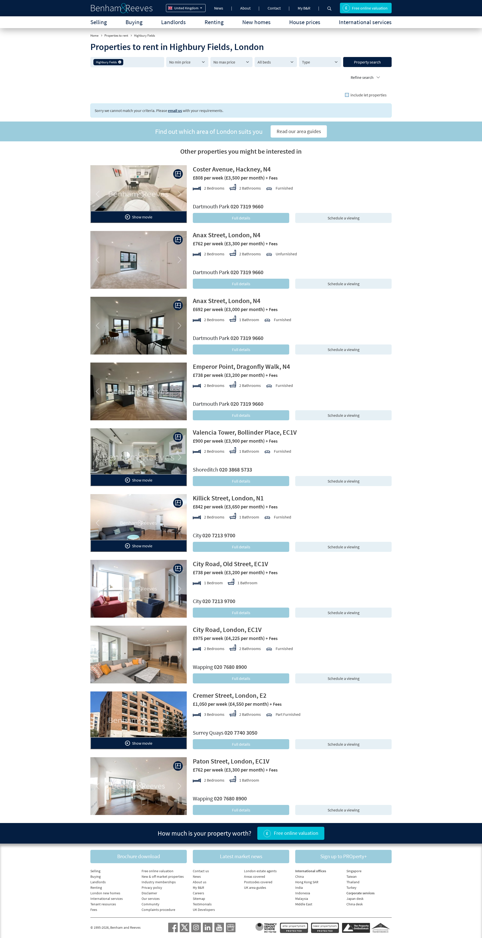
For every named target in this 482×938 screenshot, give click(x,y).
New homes (256, 22)
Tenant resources (103, 904)
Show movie (141, 216)
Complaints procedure (158, 909)
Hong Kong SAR (306, 882)
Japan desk (355, 898)
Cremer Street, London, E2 (229, 695)
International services (365, 22)
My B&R (304, 8)
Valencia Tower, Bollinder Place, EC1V (245, 432)
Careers (198, 893)
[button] (119, 62)
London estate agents (260, 871)
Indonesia (302, 893)
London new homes (105, 893)
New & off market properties (163, 876)
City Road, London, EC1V (227, 629)
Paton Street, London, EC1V (231, 761)
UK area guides (255, 887)
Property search (367, 62)
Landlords (173, 22)
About (245, 8)
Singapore (354, 871)
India (299, 887)
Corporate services (360, 893)
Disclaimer (149, 893)
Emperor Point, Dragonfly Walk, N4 (241, 366)
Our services (151, 898)
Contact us (201, 871)
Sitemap (199, 898)
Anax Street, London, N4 (226, 235)
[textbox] (143, 62)
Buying (134, 22)
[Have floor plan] (178, 174)
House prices (304, 22)
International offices (310, 871)
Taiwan (351, 876)
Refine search (362, 77)
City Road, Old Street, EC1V (230, 564)
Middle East (303, 904)
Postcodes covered (258, 882)
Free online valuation (370, 8)
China (299, 876)
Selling (98, 22)
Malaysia (301, 898)
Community (150, 904)
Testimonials (202, 904)
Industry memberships (159, 882)
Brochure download (138, 856)
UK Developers (204, 909)
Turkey (351, 887)
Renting (214, 22)
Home (94, 35)
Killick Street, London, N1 (228, 498)
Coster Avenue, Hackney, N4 (232, 169)
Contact (274, 8)
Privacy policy (152, 887)
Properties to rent (116, 35)
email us (175, 110)
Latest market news (241, 856)
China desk (354, 904)
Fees (93, 909)
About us (199, 882)
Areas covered (254, 876)
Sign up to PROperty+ (343, 856)
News (218, 8)
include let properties (368, 94)
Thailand (352, 882)
